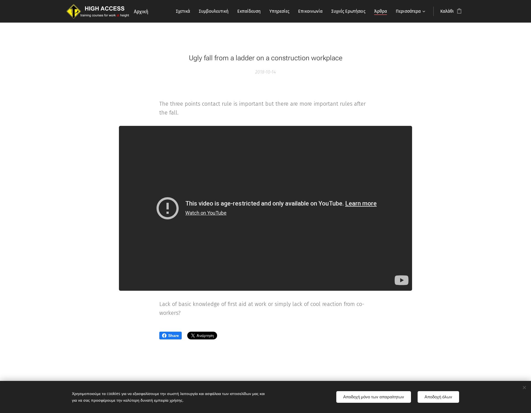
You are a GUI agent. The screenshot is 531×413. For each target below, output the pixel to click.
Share (173, 335)
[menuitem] (184, 11)
